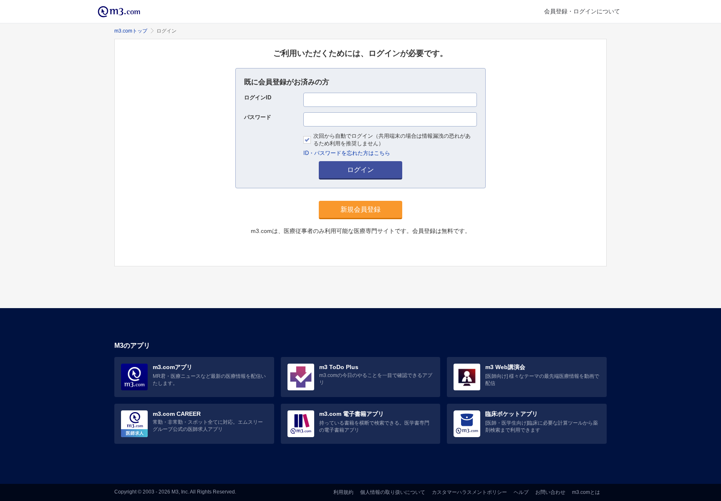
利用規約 (343, 492)
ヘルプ (521, 492)
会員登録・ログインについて (582, 11)
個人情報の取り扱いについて (392, 492)
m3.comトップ (130, 31)
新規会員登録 (360, 209)
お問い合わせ (550, 492)
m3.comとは (586, 492)
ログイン (360, 169)
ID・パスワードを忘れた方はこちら (346, 153)
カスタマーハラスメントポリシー (469, 492)
